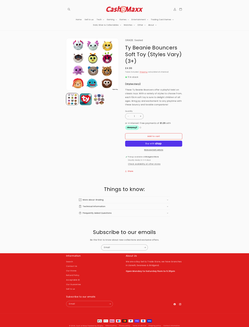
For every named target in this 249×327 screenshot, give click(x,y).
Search (69, 261)
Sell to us (70, 289)
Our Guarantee (73, 284)
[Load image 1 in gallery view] (72, 99)
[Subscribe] (145, 247)
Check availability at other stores (144, 164)
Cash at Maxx (81, 326)
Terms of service (139, 326)
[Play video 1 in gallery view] (86, 99)
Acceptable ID (73, 280)
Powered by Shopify (95, 326)
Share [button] (130, 171)
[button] (69, 9)
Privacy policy (124, 326)
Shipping (143, 72)
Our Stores (71, 270)
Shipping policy (154, 326)
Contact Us (71, 266)
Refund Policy (72, 275)
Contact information (171, 326)
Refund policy (111, 326)
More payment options (153, 150)
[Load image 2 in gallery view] (99, 99)
